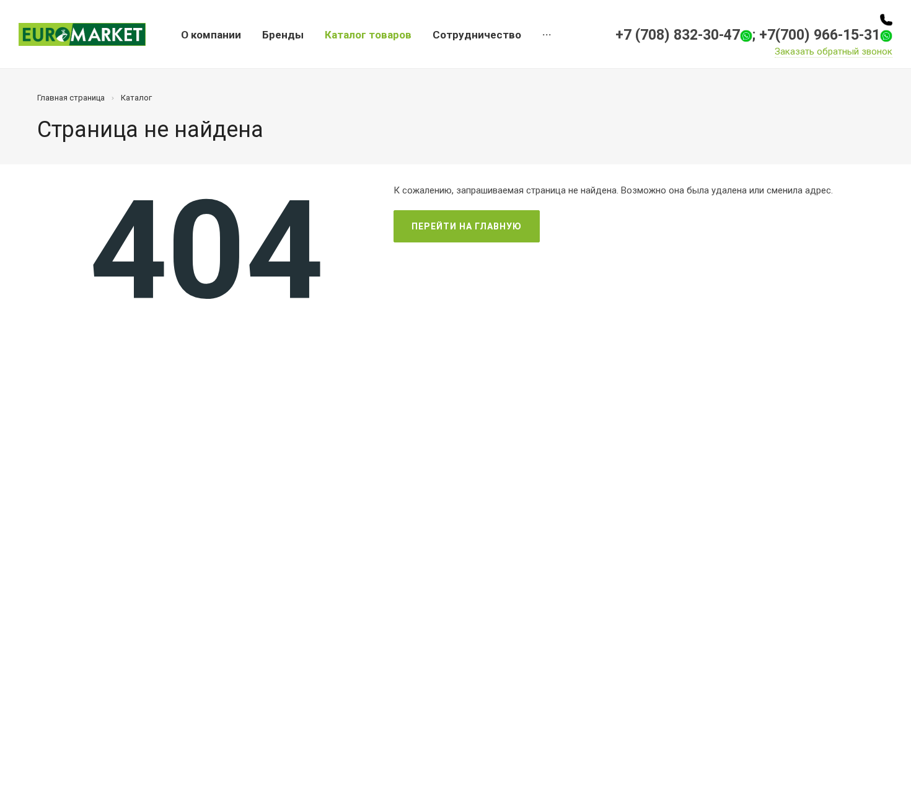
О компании (211, 35)
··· (547, 35)
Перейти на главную (466, 226)
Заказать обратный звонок (833, 51)
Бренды (283, 35)
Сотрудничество (477, 35)
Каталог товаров (368, 35)
